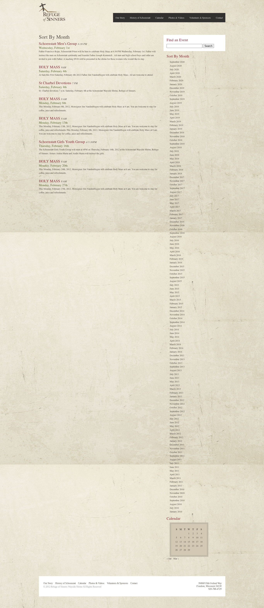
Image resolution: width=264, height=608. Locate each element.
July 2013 (174, 374)
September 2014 (177, 322)
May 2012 (174, 425)
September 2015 (177, 277)
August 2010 (176, 504)
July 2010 (174, 507)
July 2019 (174, 106)
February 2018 (176, 169)
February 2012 (176, 437)
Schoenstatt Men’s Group (58, 43)
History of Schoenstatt (140, 17)
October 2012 (176, 407)
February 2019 (176, 125)
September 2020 (177, 61)
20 (181, 545)
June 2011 (174, 466)
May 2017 (174, 203)
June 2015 (174, 288)
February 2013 (176, 392)
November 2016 (177, 225)
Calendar (159, 17)
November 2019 (177, 91)
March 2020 (175, 76)
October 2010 (176, 496)
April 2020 (175, 73)
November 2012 (177, 403)
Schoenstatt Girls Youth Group (62, 141)
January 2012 (176, 440)
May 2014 (174, 336)
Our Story (120, 17)
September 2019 (177, 98)
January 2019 (176, 128)
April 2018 (175, 162)
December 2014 (177, 310)
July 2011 (174, 463)
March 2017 (175, 210)
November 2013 (177, 359)
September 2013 (177, 366)
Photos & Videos (176, 17)
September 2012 (177, 411)
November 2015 (177, 269)
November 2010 (177, 492)
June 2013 (174, 377)
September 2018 (177, 143)
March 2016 (175, 255)
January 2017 (176, 217)
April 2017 (175, 206)
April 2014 (175, 340)
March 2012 (175, 433)
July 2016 (174, 240)
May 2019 (174, 113)
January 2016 (176, 262)
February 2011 (176, 481)
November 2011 (177, 448)
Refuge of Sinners (52, 11)
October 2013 (176, 362)
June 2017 (174, 199)
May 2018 (174, 158)
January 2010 (176, 511)
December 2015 (177, 266)
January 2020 (176, 84)
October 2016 (176, 229)
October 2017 (176, 184)
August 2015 (176, 281)
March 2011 (175, 478)
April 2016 (175, 251)
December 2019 (177, 87)
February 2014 (176, 347)
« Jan (169, 558)
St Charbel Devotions (55, 82)
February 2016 (176, 258)
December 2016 (177, 221)
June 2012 (174, 422)
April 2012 (175, 429)
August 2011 (176, 459)
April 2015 (175, 295)
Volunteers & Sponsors (200, 17)
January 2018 (176, 173)
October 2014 (176, 318)
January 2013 (176, 396)
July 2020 (174, 69)
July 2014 (174, 329)
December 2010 (177, 489)
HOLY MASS (49, 66)
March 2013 (175, 388)
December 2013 (177, 355)
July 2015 (174, 284)
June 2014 (174, 333)
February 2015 (176, 303)
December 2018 (177, 132)
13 (181, 541)
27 (181, 549)
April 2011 (175, 474)
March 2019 (175, 121)
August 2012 (176, 414)
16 (193, 541)
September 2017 (177, 188)
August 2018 (176, 147)
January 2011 (176, 485)
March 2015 (175, 299)
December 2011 (177, 444)
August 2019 (176, 102)
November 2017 (177, 180)
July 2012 (174, 418)
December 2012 (177, 400)
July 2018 (174, 150)
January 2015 (176, 307)
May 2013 (174, 381)
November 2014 (177, 314)
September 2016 (177, 232)
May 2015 (174, 292)
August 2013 (176, 370)
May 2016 (174, 247)
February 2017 (176, 214)
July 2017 (174, 195)
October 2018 (176, 139)
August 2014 (176, 325)
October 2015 (176, 273)
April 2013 (175, 385)
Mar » (176, 558)
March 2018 (175, 165)
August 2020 (176, 65)
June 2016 (174, 243)
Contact (219, 17)
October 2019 (176, 95)
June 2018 (174, 154)
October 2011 (176, 452)
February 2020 (176, 80)
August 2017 (176, 192)
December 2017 (177, 177)
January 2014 (176, 351)
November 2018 (177, 136)
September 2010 (177, 500)
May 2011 (174, 470)
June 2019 (174, 110)
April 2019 (175, 117)
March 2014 (175, 344)
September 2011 (177, 455)
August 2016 (176, 236)
